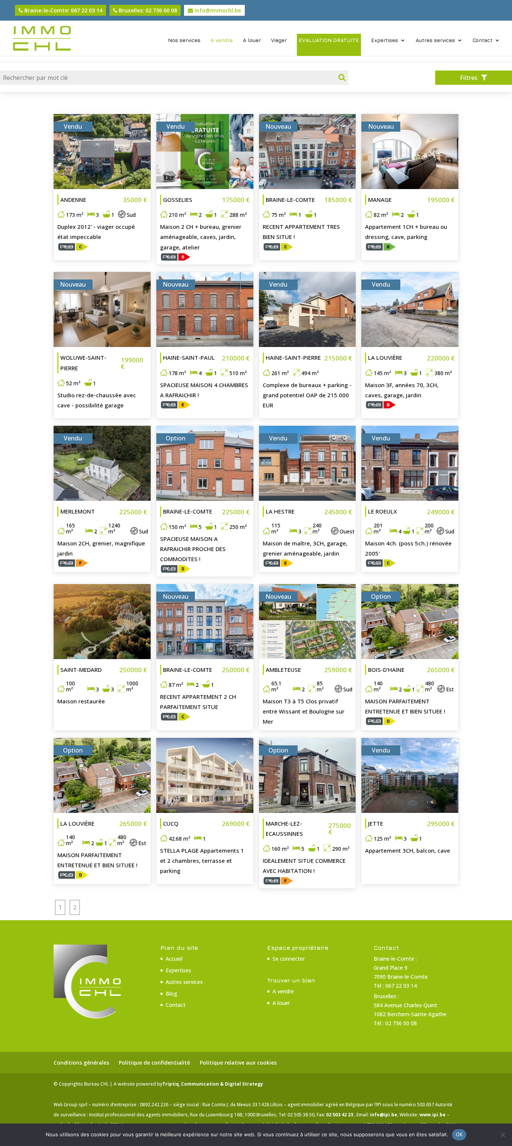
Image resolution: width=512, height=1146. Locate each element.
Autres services (435, 40)
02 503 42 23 (340, 1114)
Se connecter (288, 958)
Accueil (174, 958)
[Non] (502, 1134)
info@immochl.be (217, 10)
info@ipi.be (383, 1114)
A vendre (222, 40)
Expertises (384, 40)
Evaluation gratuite (329, 40)
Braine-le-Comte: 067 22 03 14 (62, 10)
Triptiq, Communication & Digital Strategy (212, 1084)
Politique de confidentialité (154, 1062)
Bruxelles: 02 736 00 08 (147, 10)
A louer (252, 40)
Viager (279, 40)
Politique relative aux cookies (238, 1062)
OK (459, 1134)
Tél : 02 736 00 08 (395, 1023)
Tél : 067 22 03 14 (395, 985)
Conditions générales (81, 1062)
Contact (483, 40)
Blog (171, 993)
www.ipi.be (433, 1114)
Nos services (184, 40)
